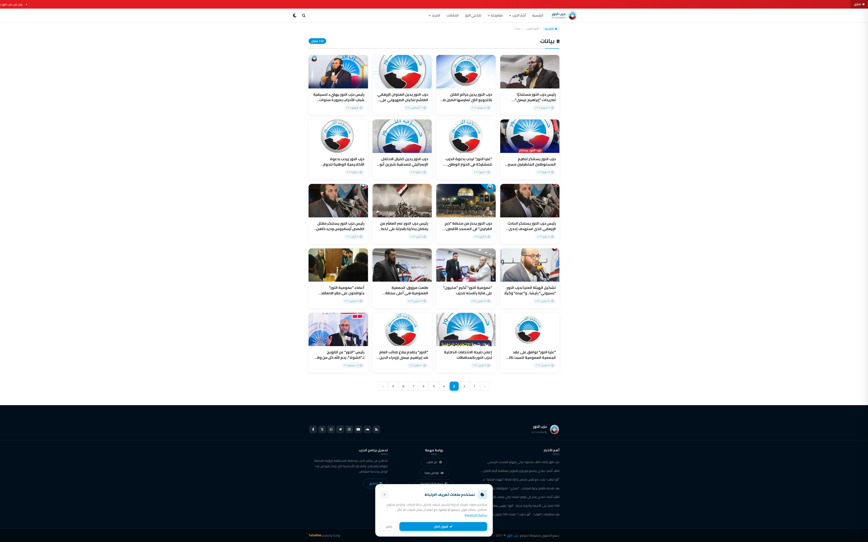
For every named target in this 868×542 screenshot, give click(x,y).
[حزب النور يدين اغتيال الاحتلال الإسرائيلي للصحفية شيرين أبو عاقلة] (402, 149)
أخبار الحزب (519, 15)
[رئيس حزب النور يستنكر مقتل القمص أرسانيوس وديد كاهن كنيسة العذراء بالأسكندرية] (338, 214)
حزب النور (513, 535)
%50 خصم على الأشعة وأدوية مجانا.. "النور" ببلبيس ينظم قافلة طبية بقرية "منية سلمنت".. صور (519, 505)
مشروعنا (497, 15)
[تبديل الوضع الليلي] (295, 16)
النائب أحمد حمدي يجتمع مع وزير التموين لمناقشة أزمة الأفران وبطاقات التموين (519, 470)
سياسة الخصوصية (431, 483)
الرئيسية (537, 15)
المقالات (452, 15)
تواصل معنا (432, 472)
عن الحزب (431, 462)
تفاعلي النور (473, 15)
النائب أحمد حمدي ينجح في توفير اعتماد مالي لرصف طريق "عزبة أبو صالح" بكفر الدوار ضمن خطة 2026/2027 (519, 496)
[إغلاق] (384, 494)
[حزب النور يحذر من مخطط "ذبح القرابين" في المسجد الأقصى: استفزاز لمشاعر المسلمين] (466, 214)
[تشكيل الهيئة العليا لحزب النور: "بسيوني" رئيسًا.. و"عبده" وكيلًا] (530, 278)
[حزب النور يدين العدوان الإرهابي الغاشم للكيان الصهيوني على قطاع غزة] (402, 85)
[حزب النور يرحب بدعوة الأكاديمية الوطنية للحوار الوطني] (338, 149)
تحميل (373, 483)
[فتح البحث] (304, 16)
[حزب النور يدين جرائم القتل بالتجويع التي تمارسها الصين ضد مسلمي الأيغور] (466, 85)
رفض (389, 526)
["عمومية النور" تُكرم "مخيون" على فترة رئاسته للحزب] (466, 278)
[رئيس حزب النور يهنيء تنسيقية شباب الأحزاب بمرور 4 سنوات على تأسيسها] (338, 85)
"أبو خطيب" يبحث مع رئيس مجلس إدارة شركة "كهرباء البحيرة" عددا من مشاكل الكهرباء (519, 479)
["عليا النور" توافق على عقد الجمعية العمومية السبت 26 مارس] (530, 343)
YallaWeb (315, 535)
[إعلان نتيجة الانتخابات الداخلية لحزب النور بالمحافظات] (466, 343)
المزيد (436, 15)
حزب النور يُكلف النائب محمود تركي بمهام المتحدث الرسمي (523, 462)
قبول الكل (441, 526)
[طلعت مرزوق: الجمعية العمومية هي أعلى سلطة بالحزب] (402, 278)
